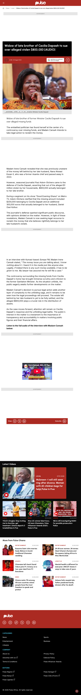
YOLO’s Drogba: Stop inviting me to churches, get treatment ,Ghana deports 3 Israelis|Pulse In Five (14, 524)
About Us (6, 654)
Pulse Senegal (49, 672)
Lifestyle (58, 561)
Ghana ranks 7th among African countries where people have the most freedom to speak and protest (25, 585)
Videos (55, 518)
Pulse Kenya (7, 676)
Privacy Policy (49, 654)
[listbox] (40, 518)
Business (47, 641)
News (7, 8)
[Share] (68, 60)
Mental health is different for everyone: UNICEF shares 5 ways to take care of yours (66, 566)
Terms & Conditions (10, 662)
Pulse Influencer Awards (52, 662)
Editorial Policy (49, 658)
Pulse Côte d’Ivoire (51, 676)
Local (12, 8)
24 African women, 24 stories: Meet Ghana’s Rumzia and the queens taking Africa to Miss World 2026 (66, 552)
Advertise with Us (9, 658)
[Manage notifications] (76, 691)
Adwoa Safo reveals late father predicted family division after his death (65, 582)
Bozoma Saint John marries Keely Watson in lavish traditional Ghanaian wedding (26, 552)
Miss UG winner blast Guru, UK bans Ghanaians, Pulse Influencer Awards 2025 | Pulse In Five (39, 524)
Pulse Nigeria (7, 672)
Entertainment (20, 545)
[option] (14, 518)
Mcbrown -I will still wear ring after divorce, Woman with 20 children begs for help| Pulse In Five (50, 484)
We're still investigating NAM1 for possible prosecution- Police (64, 523)
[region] (40, 518)
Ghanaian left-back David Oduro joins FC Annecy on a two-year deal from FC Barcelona (26, 568)
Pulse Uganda (8, 680)
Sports (17, 561)
